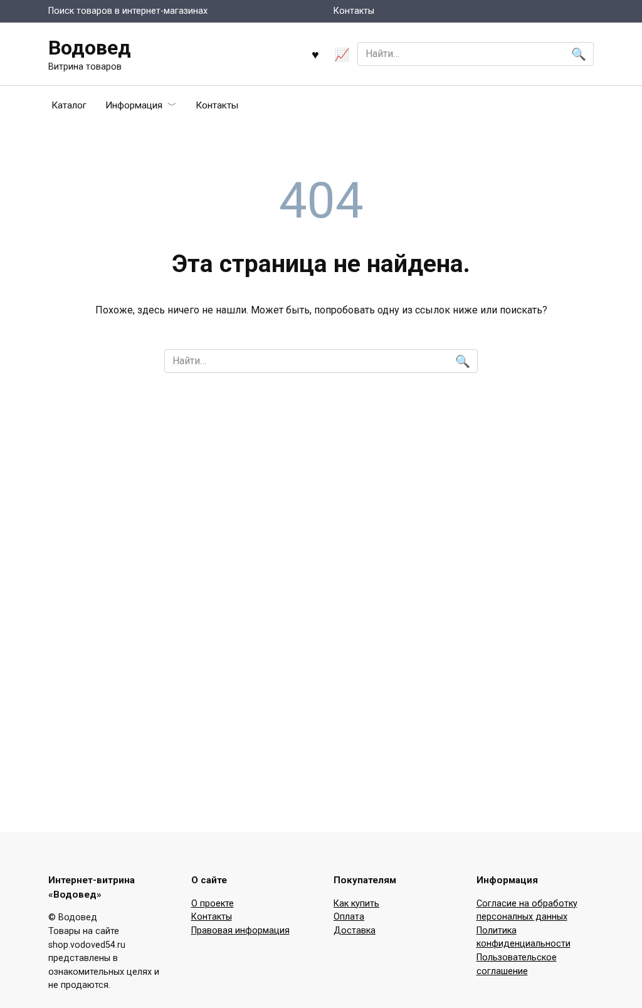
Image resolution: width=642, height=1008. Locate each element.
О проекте (212, 903)
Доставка (355, 930)
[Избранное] (315, 54)
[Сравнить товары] (342, 54)
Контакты (354, 11)
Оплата (349, 916)
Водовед (89, 48)
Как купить (356, 903)
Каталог (69, 105)
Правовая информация (240, 930)
